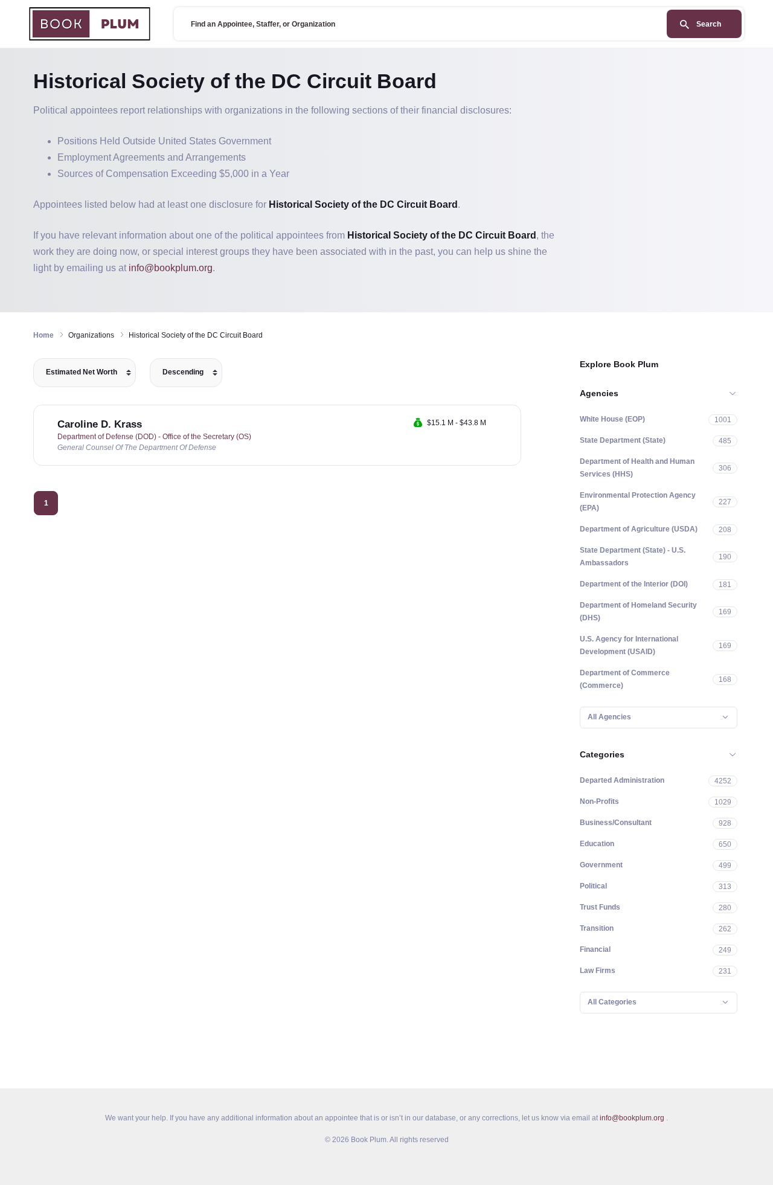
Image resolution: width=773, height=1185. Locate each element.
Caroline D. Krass (99, 424)
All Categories (612, 1002)
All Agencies (609, 717)
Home (43, 335)
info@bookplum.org (171, 268)
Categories (602, 754)
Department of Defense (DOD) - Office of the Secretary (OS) (154, 436)
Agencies (599, 393)
